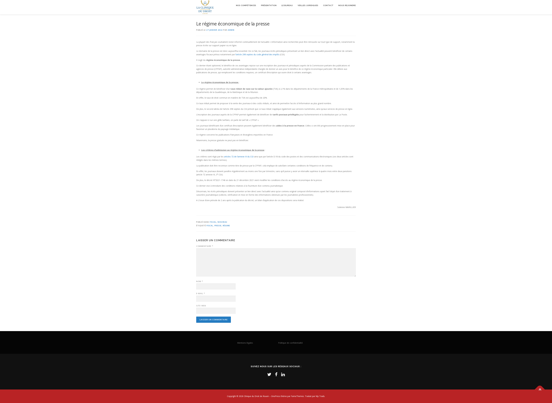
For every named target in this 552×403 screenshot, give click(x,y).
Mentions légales (245, 342)
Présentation (269, 5)
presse (218, 225)
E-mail (200, 293)
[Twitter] (269, 374)
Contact (328, 5)
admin (231, 30)
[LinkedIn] (283, 374)
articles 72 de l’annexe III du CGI (239, 156)
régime (226, 225)
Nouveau (222, 222)
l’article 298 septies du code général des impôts (257, 54)
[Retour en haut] (540, 389)
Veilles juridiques (308, 5)
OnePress (275, 396)
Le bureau (287, 5)
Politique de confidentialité (290, 342)
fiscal (210, 225)
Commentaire (204, 246)
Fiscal (213, 222)
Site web (201, 305)
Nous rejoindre (347, 5)
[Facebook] (276, 374)
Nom (199, 281)
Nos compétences (246, 5)
